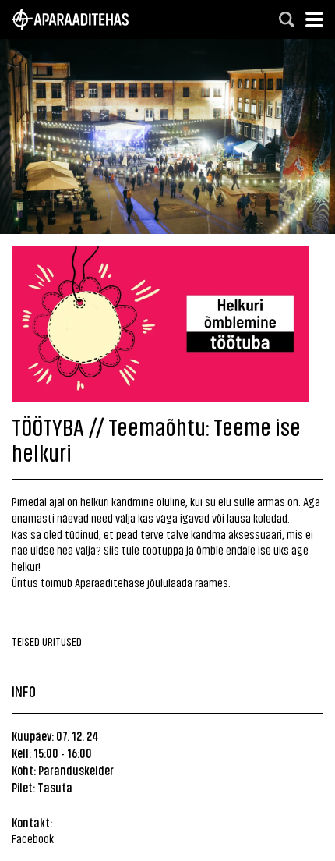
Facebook (33, 838)
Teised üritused (47, 640)
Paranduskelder (76, 770)
